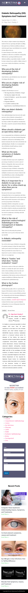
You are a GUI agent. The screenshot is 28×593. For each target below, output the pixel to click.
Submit (6, 473)
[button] (25, 2)
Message (6, 463)
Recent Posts (11, 310)
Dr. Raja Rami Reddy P (16, 314)
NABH (7, 432)
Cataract (7, 419)
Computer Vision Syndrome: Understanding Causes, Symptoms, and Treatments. (13, 510)
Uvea (6, 440)
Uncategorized (9, 438)
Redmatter (22, 591)
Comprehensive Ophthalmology (14, 421)
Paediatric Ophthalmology (13, 434)
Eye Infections (9, 425)
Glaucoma (8, 427)
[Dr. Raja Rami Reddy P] (5, 319)
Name (5, 447)
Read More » (5, 514)
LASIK (7, 429)
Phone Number (7, 452)
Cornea (7, 423)
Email (5, 458)
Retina (7, 436)
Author (4, 310)
